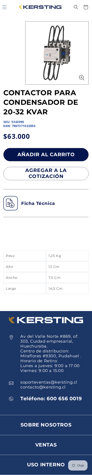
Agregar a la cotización (46, 173)
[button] (76, 7)
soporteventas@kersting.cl (48, 382)
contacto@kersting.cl (43, 387)
